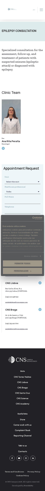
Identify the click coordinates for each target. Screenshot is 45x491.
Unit (7, 177)
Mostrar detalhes (31, 256)
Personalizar (21, 271)
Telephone (9, 207)
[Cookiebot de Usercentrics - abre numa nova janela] (32, 218)
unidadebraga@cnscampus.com (16, 329)
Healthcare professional (15, 187)
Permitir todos (22, 263)
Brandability (28, 485)
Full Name (9, 197)
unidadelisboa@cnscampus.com (16, 302)
